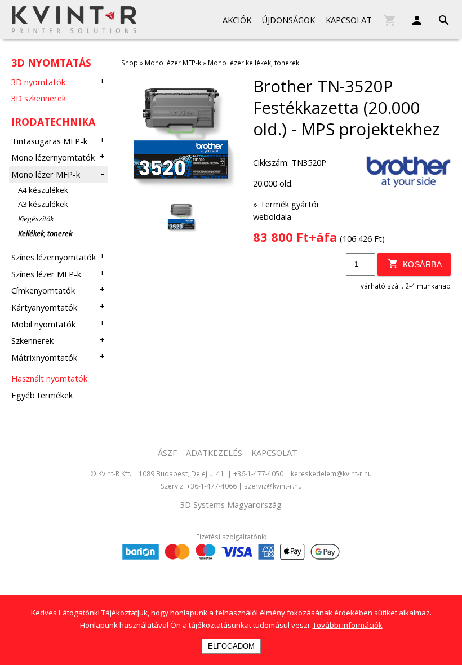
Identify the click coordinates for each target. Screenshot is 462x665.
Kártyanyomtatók (44, 307)
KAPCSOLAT (274, 452)
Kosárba (421, 264)
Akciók (237, 19)
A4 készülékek (43, 190)
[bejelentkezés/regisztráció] (411, 18)
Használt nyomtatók (49, 378)
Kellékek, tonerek (45, 233)
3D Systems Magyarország (231, 504)
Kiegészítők (36, 219)
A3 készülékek (43, 204)
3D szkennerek (38, 98)
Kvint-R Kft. (114, 473)
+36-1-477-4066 (211, 485)
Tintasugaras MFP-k (49, 141)
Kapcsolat (349, 19)
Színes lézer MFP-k (46, 274)
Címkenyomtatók (43, 290)
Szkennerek (32, 340)
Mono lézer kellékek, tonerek (253, 62)
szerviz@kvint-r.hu (273, 485)
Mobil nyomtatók (43, 324)
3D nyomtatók (38, 81)
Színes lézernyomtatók (53, 257)
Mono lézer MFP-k (45, 174)
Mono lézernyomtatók (53, 157)
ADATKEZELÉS (214, 452)
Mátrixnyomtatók (44, 357)
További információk (348, 625)
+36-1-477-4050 (258, 473)
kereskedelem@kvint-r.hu (331, 473)
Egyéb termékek (42, 395)
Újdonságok (288, 19)
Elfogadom (231, 646)
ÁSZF (167, 452)
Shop (129, 62)
